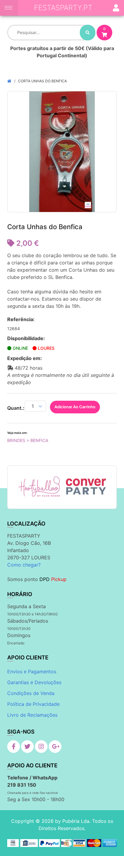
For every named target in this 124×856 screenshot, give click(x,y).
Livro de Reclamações (32, 715)
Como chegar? (24, 565)
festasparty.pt (63, 7)
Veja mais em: (17, 432)
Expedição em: (24, 358)
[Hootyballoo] (39, 486)
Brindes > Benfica (27, 440)
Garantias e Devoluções (34, 682)
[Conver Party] (85, 486)
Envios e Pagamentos (31, 671)
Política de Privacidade (33, 704)
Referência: (21, 319)
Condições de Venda (30, 693)
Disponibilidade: (26, 338)
